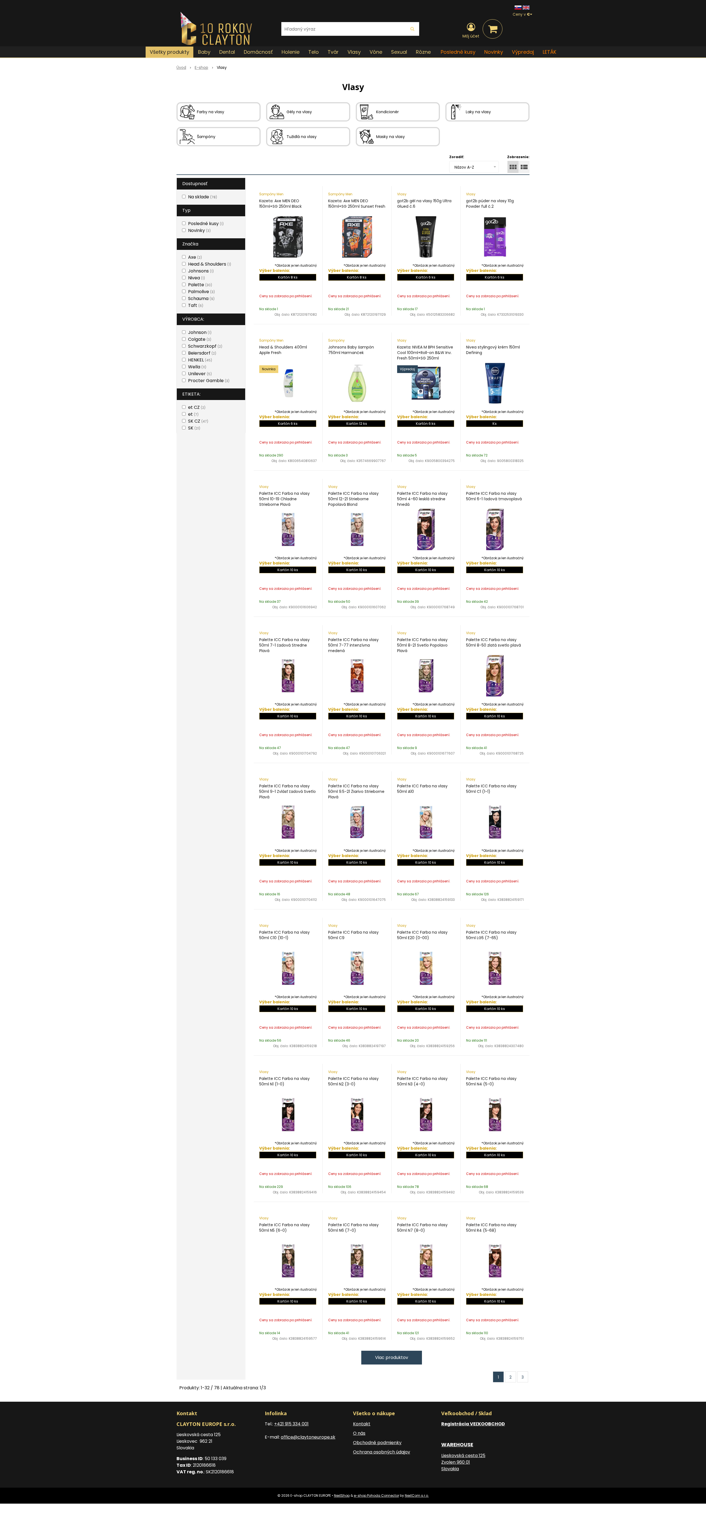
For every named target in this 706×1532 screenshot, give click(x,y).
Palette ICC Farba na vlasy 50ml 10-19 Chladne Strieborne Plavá (284, 499)
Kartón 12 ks (356, 423)
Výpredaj (523, 51)
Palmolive (201, 291)
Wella (197, 367)
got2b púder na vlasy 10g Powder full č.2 (490, 203)
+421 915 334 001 (291, 1424)
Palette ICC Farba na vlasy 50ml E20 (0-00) (422, 935)
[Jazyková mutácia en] (526, 7)
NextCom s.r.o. (417, 1495)
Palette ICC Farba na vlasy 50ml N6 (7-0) (353, 1227)
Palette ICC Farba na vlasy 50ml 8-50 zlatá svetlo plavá (493, 642)
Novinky (493, 51)
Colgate (199, 339)
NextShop (342, 1495)
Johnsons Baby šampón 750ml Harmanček (351, 349)
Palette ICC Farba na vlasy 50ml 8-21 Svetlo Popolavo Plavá (422, 645)
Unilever (200, 374)
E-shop (201, 67)
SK (194, 428)
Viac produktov (391, 1357)
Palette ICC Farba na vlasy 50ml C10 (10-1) (284, 935)
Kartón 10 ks (287, 569)
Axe (195, 257)
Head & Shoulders (209, 264)
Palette (200, 285)
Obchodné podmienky (377, 1442)
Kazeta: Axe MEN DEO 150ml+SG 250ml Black (280, 203)
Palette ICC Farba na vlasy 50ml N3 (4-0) (422, 1081)
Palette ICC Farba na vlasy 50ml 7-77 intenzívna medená (353, 645)
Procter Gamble (208, 380)
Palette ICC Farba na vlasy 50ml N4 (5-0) (491, 1081)
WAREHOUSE (457, 1444)
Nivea (196, 278)
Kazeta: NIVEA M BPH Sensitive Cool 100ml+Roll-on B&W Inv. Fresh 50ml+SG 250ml (425, 352)
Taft (195, 305)
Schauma (201, 298)
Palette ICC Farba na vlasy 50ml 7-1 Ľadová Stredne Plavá (284, 645)
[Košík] (492, 29)
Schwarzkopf (205, 346)
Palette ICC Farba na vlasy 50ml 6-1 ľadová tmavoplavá (494, 496)
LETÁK (549, 51)
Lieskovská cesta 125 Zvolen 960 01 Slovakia (463, 1462)
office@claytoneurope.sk (308, 1437)
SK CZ (198, 421)
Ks (495, 423)
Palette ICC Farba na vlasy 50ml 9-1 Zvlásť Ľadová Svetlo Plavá (287, 791)
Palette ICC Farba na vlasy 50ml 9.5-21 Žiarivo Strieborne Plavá (356, 791)
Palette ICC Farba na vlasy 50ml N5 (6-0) (284, 1227)
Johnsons (201, 271)
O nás (359, 1433)
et (193, 414)
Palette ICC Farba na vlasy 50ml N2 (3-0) (353, 1081)
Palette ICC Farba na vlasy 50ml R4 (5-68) (491, 1227)
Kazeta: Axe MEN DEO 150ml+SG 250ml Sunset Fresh (356, 203)
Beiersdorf (202, 353)
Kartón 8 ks (288, 277)
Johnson (200, 332)
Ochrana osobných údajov (381, 1452)
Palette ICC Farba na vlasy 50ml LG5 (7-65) (491, 935)
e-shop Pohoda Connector (376, 1495)
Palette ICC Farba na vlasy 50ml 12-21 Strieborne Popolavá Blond (353, 499)
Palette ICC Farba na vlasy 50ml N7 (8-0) (422, 1227)
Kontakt (361, 1424)
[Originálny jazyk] (518, 7)
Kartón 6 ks (425, 277)
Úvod (181, 67)
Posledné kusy (458, 51)
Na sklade (202, 197)
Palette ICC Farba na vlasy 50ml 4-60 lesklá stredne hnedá (422, 499)
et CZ (196, 407)
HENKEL (200, 360)
